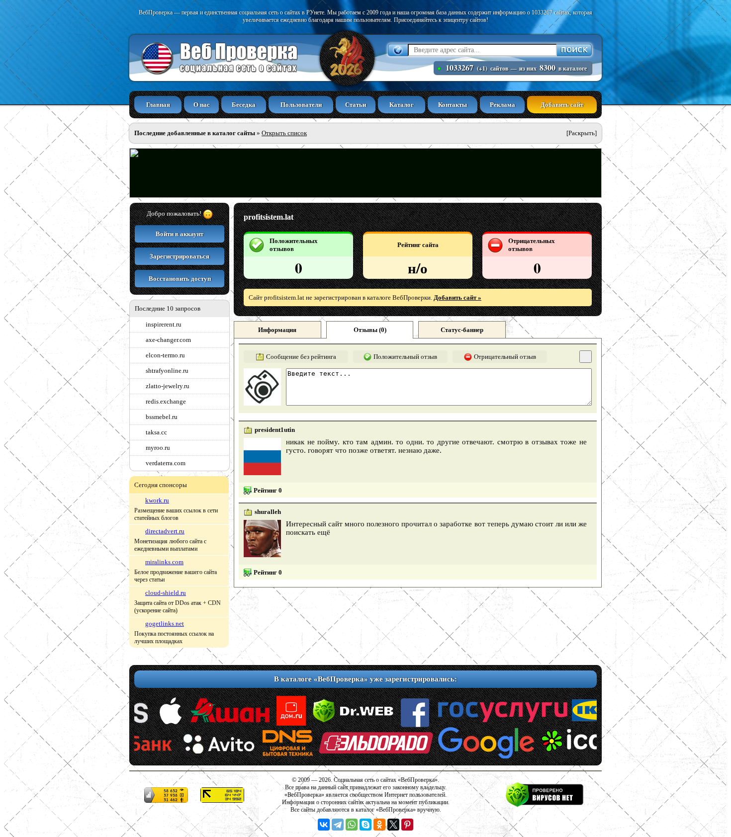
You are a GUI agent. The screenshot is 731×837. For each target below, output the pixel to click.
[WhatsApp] (352, 825)
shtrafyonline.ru (167, 370)
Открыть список (284, 133)
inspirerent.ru (164, 324)
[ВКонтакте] (324, 825)
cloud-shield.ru (165, 592)
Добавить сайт (562, 104)
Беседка (244, 104)
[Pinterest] (407, 825)
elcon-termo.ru (165, 355)
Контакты (452, 104)
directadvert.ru (164, 531)
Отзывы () (370, 330)
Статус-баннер (462, 330)
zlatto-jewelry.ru (167, 386)
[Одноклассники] (379, 825)
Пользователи (301, 104)
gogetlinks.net (164, 623)
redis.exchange (166, 401)
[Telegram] (338, 825)
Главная (158, 104)
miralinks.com (164, 562)
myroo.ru (158, 447)
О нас (201, 104)
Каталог (401, 104)
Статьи (355, 104)
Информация (277, 330)
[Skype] (365, 825)
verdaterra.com (165, 463)
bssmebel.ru (162, 416)
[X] (393, 825)
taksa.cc (156, 432)
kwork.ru (157, 500)
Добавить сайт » (457, 297)
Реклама (502, 104)
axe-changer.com (168, 339)
